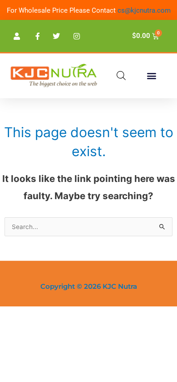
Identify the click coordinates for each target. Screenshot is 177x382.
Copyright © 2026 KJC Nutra (88, 286)
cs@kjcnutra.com (144, 10)
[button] (151, 75)
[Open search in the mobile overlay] (121, 75)
